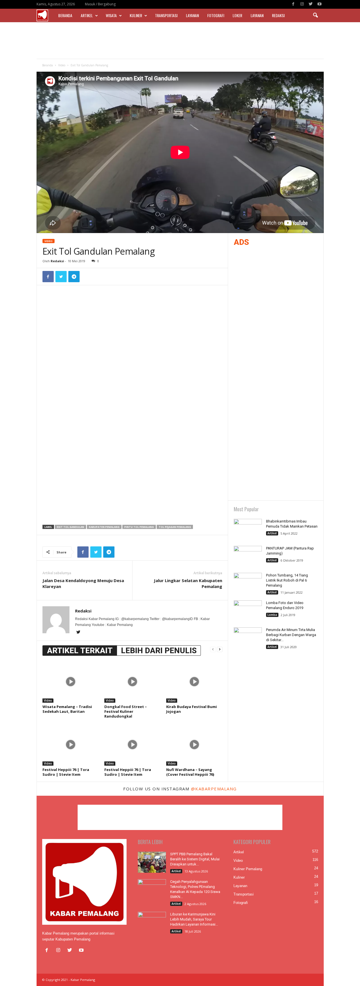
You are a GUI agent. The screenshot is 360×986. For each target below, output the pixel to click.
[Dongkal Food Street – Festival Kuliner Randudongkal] (132, 682)
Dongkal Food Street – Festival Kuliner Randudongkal (125, 711)
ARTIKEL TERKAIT (79, 650)
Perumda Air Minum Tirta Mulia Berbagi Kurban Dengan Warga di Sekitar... (291, 635)
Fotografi (215, 15)
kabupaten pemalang (104, 527)
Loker (237, 15)
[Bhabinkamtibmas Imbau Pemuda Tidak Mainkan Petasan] (248, 529)
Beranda (65, 15)
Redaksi (278, 15)
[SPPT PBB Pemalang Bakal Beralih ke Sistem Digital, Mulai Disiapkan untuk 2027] (152, 862)
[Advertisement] (180, 40)
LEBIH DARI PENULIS (159, 650)
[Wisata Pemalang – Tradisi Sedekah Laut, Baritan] (70, 682)
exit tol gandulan (70, 527)
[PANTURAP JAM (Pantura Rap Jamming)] (248, 556)
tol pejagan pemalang (175, 527)
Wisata (111, 15)
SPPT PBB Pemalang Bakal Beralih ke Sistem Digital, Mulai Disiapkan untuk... (195, 859)
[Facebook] (293, 4)
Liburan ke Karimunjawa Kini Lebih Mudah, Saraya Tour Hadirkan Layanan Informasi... (194, 919)
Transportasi (166, 15)
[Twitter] (310, 4)
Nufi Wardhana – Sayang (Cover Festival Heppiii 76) (190, 772)
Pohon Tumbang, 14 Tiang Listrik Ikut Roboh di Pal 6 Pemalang (287, 580)
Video (61, 65)
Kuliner (136, 15)
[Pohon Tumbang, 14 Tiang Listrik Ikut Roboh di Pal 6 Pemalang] (248, 583)
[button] (315, 15)
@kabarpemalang (214, 788)
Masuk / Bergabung (100, 4)
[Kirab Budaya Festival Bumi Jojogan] (194, 682)
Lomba (272, 615)
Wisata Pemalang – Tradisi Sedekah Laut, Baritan (67, 709)
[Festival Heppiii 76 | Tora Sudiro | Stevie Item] (70, 744)
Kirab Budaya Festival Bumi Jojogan (191, 709)
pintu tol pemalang (139, 527)
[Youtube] (319, 4)
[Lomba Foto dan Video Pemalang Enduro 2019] (248, 610)
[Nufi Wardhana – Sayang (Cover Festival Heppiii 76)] (194, 744)
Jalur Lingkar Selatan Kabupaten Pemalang (188, 583)
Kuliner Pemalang (247, 869)
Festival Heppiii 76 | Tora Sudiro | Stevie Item (65, 772)
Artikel (87, 15)
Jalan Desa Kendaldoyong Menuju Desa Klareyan (83, 583)
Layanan (192, 15)
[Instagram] (302, 4)
